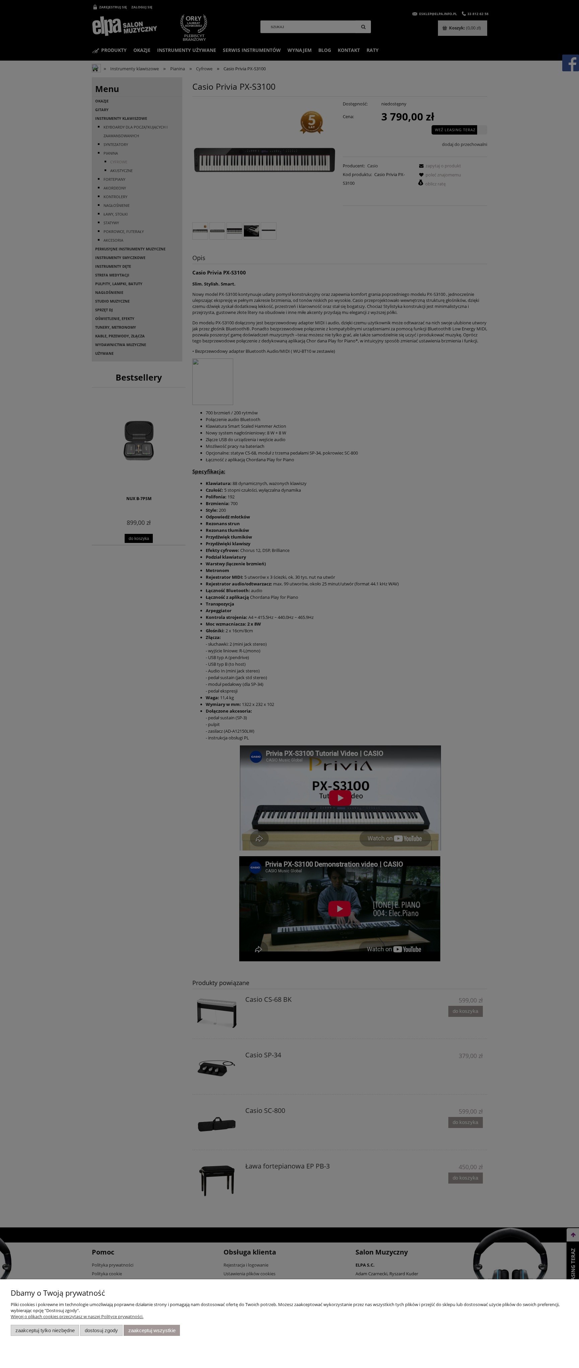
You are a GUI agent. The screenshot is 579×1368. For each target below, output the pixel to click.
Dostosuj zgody (101, 1330)
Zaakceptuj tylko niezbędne (45, 1330)
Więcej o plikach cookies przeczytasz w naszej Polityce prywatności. (77, 1316)
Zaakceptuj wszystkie (152, 1330)
